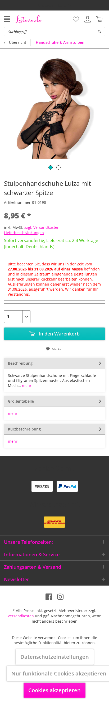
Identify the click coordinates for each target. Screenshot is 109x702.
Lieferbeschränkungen (24, 232)
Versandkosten (21, 615)
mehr (26, 385)
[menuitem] (76, 19)
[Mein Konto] (87, 19)
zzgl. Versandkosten (42, 227)
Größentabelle (21, 401)
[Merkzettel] (76, 19)
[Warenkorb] (99, 19)
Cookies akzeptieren (54, 690)
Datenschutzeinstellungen (54, 656)
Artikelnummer (17, 202)
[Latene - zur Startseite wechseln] (29, 19)
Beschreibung (20, 363)
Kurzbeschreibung (24, 429)
